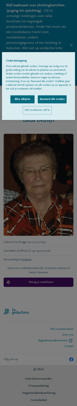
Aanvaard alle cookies (52, 99)
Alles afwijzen (22, 99)
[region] (38, 86)
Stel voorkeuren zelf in (37, 110)
